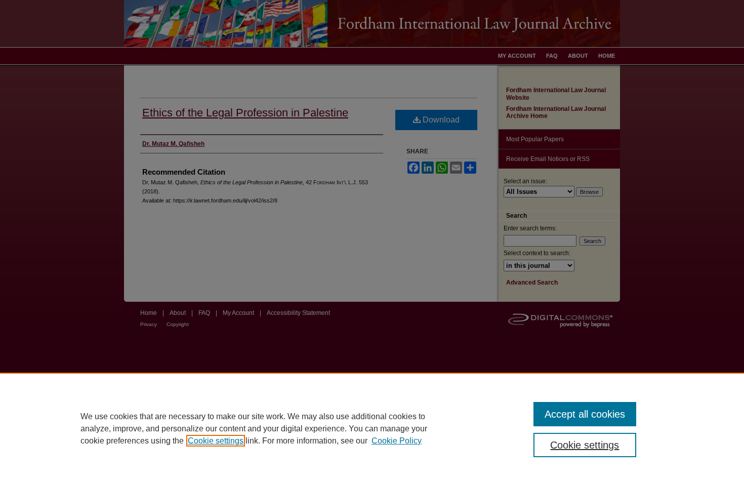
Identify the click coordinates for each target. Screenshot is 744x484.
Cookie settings (215, 440)
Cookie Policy (396, 440)
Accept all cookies (585, 414)
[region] (372, 428)
